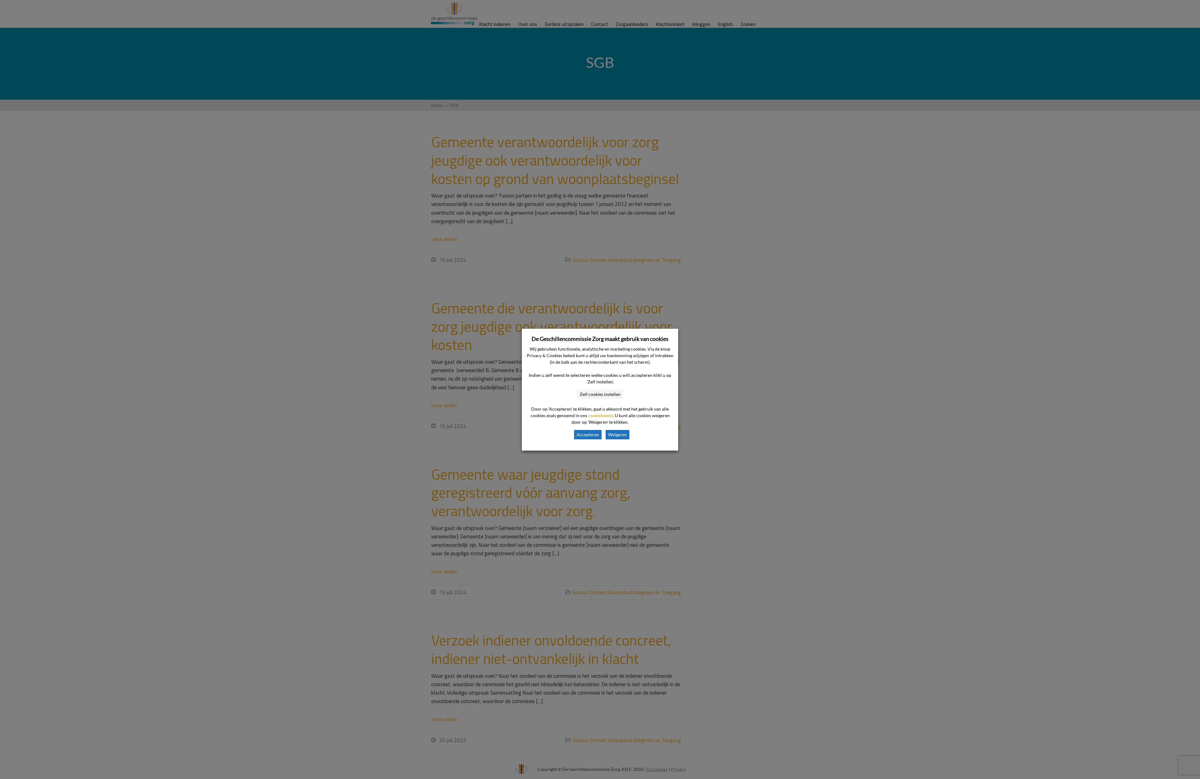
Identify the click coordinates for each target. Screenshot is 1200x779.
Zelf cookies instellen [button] (600, 394)
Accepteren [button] (588, 434)
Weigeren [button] (617, 434)
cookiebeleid (600, 415)
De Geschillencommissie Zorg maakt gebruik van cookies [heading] (600, 338)
